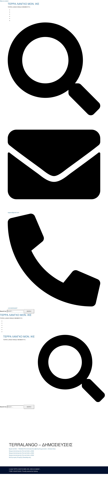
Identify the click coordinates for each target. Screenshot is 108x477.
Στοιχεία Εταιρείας (17, 12)
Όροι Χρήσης (15, 18)
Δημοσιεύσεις (15, 14)
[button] (32, 449)
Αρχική (13, 10)
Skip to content (4, 1)
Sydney (36, 471)
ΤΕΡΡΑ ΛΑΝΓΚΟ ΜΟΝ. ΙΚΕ (23, 3)
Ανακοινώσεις (15, 16)
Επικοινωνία (15, 20)
